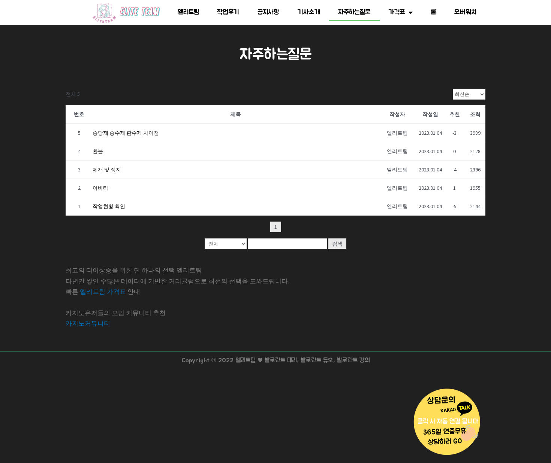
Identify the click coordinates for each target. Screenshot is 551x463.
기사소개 (309, 12)
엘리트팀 (188, 12)
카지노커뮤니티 (88, 323)
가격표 (397, 12)
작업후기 (228, 12)
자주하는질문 (354, 12)
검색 (337, 243)
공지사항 (269, 12)
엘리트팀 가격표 (103, 291)
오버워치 (465, 12)
